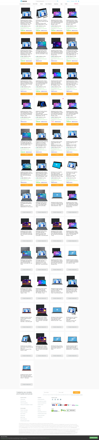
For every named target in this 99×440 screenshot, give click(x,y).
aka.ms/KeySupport (25, 427)
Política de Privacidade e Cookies (76, 394)
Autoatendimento (41, 399)
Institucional (22, 399)
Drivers (39, 408)
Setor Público (22, 413)
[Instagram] (55, 399)
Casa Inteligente (48, 3)
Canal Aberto (40, 417)
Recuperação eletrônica (42, 411)
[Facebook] (52, 399)
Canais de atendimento (42, 402)
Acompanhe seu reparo (42, 401)
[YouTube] (60, 399)
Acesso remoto (40, 404)
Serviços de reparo (41, 415)
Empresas (72, 1)
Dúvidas (39, 406)
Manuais (39, 410)
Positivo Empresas (23, 411)
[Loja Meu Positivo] (24, 1)
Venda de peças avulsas (42, 413)
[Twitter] (57, 399)
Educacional (22, 415)
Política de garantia (23, 402)
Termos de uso (23, 401)
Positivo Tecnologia (24, 410)
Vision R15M (35, 3)
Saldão (66, 3)
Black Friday (22, 417)
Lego (61, 3)
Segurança (56, 3)
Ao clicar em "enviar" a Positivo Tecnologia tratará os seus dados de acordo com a (62, 394)
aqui (20, 438)
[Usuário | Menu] (76, 1)
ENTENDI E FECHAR (93, 437)
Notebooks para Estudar (24, 420)
